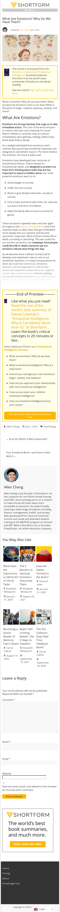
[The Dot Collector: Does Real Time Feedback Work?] (44, 610)
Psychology (50, 426)
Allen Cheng (24, 30)
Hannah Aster (42, 583)
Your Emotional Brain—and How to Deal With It (28, 454)
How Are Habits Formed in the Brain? (42, 571)
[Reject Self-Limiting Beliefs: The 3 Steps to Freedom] (27, 610)
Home (5, 868)
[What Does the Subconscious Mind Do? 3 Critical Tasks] (11, 547)
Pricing (6, 873)
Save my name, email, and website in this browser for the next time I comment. (29, 788)
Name (6, 741)
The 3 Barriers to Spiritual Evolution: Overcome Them (26, 575)
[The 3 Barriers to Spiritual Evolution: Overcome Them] (27, 547)
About (5, 878)
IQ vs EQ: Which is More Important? (26, 439)
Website (6, 773)
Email (6, 759)
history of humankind (32, 226)
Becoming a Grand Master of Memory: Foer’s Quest (10, 636)
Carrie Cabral (8, 649)
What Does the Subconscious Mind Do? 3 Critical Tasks (10, 575)
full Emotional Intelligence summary (27, 348)
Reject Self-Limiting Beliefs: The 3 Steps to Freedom (27, 636)
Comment (8, 699)
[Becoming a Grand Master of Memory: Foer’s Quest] (11, 610)
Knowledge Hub (11, 883)
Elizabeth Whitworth (10, 590)
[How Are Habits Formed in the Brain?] (44, 547)
